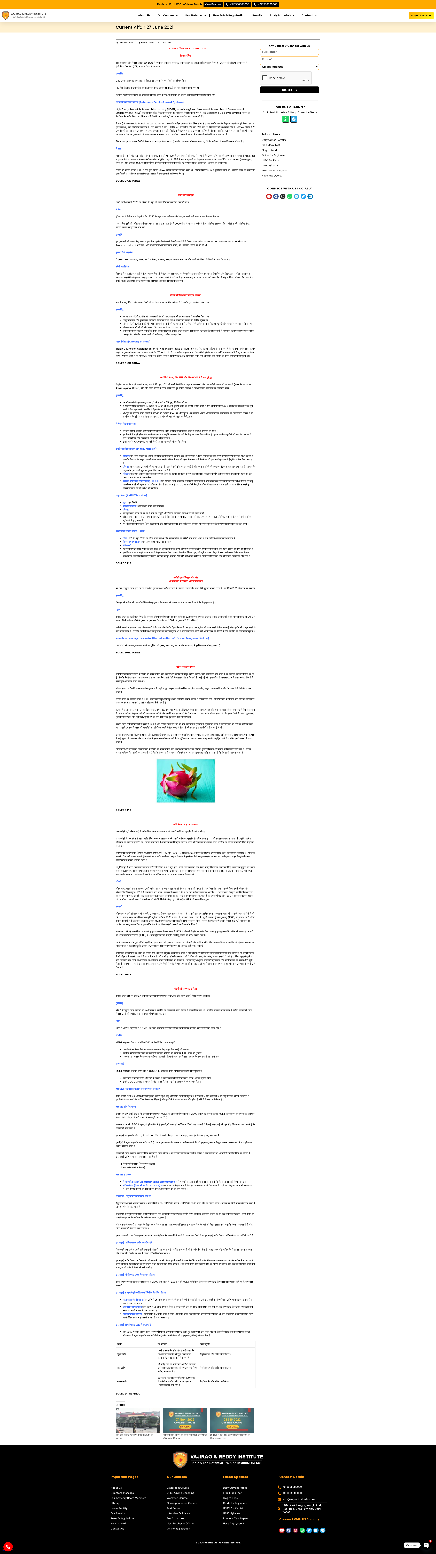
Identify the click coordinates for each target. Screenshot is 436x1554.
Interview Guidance (178, 1513)
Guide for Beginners (273, 155)
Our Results (118, 1513)
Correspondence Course (182, 1503)
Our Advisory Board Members (128, 1498)
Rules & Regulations (122, 1518)
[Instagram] (282, 196)
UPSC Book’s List (271, 160)
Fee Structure (175, 1518)
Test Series (173, 1508)
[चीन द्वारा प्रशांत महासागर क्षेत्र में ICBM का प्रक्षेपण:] (138, 1420)
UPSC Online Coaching (180, 1493)
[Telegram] (293, 119)
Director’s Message (122, 1493)
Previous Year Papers (274, 170)
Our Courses (166, 15)
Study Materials (280, 15)
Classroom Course (178, 1487)
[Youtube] (269, 196)
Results (257, 15)
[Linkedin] (310, 196)
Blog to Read (269, 150)
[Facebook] (276, 196)
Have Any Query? (272, 175)
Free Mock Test (271, 145)
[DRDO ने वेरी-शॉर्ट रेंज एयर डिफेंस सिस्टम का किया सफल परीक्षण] (232, 1420)
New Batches (194, 15)
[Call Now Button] (8, 1546)
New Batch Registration (229, 15)
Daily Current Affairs (274, 140)
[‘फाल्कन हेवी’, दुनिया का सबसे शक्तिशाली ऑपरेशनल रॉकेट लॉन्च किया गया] (185, 1420)
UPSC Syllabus (270, 165)
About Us (144, 15)
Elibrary (115, 1503)
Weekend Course (177, 1498)
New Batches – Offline (180, 1523)
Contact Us (309, 15)
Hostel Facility (119, 1508)
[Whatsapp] (285, 119)
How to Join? (118, 1523)
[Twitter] (303, 196)
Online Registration (178, 1528)
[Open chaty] (426, 1545)
